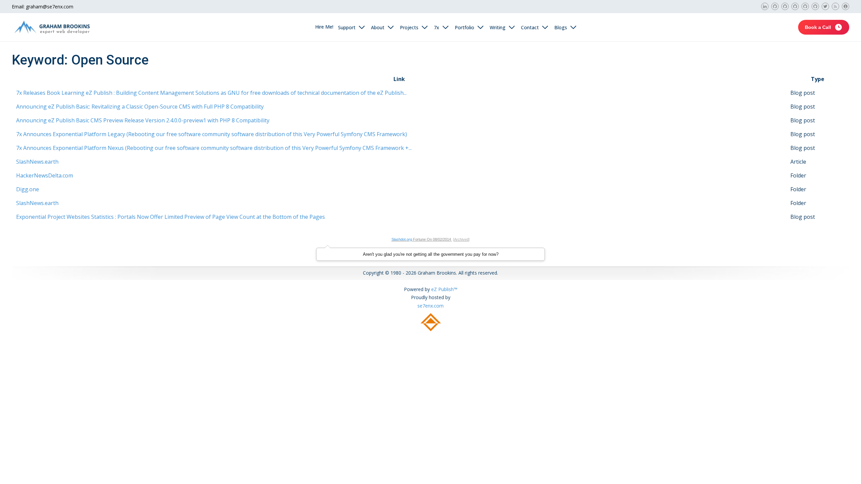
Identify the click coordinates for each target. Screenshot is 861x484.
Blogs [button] (560, 27)
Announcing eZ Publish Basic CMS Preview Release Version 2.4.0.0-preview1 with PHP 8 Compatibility (142, 120)
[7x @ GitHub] (795, 6)
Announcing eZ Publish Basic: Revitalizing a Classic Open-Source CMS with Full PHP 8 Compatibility (140, 106)
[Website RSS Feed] (835, 6)
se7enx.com (430, 305)
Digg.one (27, 189)
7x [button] (436, 27)
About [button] (377, 27)
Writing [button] (498, 27)
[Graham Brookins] (52, 27)
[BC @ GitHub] (805, 6)
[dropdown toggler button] (362, 27)
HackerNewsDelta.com (44, 175)
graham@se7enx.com (49, 6)
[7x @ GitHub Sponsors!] (775, 6)
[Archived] (461, 239)
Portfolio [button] (464, 27)
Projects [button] (409, 27)
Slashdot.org (401, 239)
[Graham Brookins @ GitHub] (815, 6)
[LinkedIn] (765, 6)
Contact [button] (530, 27)
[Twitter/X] (825, 6)
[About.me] (845, 6)
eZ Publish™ (444, 289)
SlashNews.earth (37, 161)
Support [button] (346, 27)
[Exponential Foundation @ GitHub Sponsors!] (785, 6)
